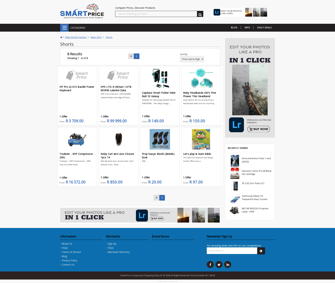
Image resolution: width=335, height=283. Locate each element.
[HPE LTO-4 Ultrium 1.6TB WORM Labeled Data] (118, 75)
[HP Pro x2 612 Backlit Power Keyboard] (77, 75)
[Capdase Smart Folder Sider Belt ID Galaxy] (160, 78)
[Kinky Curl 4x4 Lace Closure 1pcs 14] (118, 139)
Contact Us (68, 264)
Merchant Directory (119, 252)
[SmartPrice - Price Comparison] (82, 11)
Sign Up (112, 243)
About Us (67, 243)
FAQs (65, 247)
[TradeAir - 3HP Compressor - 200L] (77, 139)
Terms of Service (71, 252)
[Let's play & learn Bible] (201, 139)
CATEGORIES (64, 28)
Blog (64, 256)
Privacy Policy (69, 260)
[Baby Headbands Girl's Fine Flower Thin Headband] (201, 78)
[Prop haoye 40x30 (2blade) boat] (160, 139)
